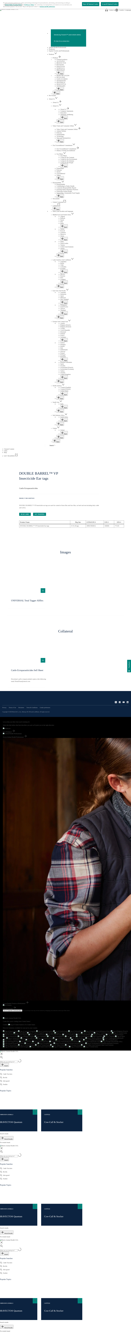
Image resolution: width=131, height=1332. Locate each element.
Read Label (25, 514)
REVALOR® (60, 77)
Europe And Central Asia (60, 321)
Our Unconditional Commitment (66, 149)
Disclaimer (21, 707)
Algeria (62, 216)
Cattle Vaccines (7, 1074)
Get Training (39, 514)
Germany (63, 337)
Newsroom (56, 199)
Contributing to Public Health (65, 186)
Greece (62, 343)
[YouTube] (123, 702)
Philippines (63, 305)
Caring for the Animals (67, 157)
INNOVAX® (60, 66)
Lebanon (63, 232)
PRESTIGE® (60, 70)
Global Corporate (58, 202)
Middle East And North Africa (62, 215)
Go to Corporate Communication (12, 1010)
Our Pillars (63, 156)
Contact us (112, 10)
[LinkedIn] (127, 702)
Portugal (62, 355)
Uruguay (63, 279)
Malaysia (63, 297)
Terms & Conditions (31, 707)
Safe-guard (6, 1081)
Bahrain (62, 218)
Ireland (62, 346)
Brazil (62, 263)
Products (55, 58)
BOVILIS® (60, 65)
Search (52, 445)
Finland (62, 333)
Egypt (62, 220)
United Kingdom (65, 374)
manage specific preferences (47, 6)
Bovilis (5, 1077)
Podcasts (59, 133)
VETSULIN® (60, 86)
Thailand (63, 310)
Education (63, 113)
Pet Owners (52, 95)
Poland (62, 353)
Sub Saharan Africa (58, 415)
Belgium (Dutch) (65, 325)
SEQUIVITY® (61, 84)
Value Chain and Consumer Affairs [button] (63, 126)
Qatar (62, 241)
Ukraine (62, 372)
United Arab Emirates (66, 247)
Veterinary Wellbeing (66, 114)
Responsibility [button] (57, 182)
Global (55, 428)
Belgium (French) (65, 327)
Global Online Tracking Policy (13, 4)
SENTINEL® (60, 82)
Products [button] (51, 54)
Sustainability (60, 134)
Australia (63, 292)
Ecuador (62, 268)
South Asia (56, 402)
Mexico (62, 274)
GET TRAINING (9, 456)
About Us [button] (52, 99)
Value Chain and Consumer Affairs (67, 129)
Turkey (62, 371)
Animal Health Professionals (57, 47)
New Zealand (64, 299)
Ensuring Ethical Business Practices (67, 189)
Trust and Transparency (63, 138)
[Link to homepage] (10, 699)
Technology (60, 136)
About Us (56, 102)
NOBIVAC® (60, 68)
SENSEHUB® (61, 81)
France (62, 335)
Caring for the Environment (68, 159)
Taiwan (62, 308)
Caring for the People (66, 162)
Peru (61, 277)
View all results (8, 1139)
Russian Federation (66, 362)
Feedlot (5, 1084)
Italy (61, 348)
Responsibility (60, 184)
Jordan (62, 229)
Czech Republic (65, 330)
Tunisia (62, 245)
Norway (62, 351)
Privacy (4, 707)
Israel (62, 223)
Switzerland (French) (66, 367)
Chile (62, 265)
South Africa (64, 417)
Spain (62, 364)
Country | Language (125, 10)
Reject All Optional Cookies (90, 4)
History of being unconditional (65, 150)
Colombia (63, 267)
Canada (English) (65, 387)
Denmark (63, 332)
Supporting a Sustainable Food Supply (68, 193)
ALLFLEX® (60, 61)
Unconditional (60, 173)
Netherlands (64, 350)
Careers (55, 205)
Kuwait (62, 231)
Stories (58, 172)
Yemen (62, 248)
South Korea (64, 307)
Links (5, 451)
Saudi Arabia (64, 243)
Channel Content (9, 449)
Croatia (62, 328)
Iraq (61, 221)
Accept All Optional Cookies (109, 4)
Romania (63, 356)
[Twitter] (116, 702)
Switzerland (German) (67, 369)
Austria (62, 323)
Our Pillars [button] (59, 154)
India (61, 404)
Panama (62, 276)
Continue (5, 1024)
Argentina (63, 261)
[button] (129, 666)
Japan (62, 296)
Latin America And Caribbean (62, 260)
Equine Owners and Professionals (59, 51)
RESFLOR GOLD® (62, 75)
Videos (58, 175)
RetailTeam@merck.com (22, 681)
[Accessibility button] (126, 711)
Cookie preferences (45, 707)
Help (5, 452)
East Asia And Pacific (59, 291)
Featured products (61, 59)
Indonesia (63, 294)
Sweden (62, 366)
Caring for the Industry (67, 161)
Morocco (63, 234)
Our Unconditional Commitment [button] (62, 145)
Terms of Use (12, 707)
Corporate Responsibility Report (66, 188)
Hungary (63, 344)
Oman (62, 236)
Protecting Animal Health (64, 191)
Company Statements (66, 111)
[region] (65, 4)
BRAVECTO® (61, 63)
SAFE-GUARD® (62, 79)
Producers (52, 49)
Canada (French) (65, 389)
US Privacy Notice (29, 4)
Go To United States (29, 1024)
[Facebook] (120, 702)
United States (64, 391)
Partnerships (60, 168)
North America (57, 386)
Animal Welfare (61, 131)
